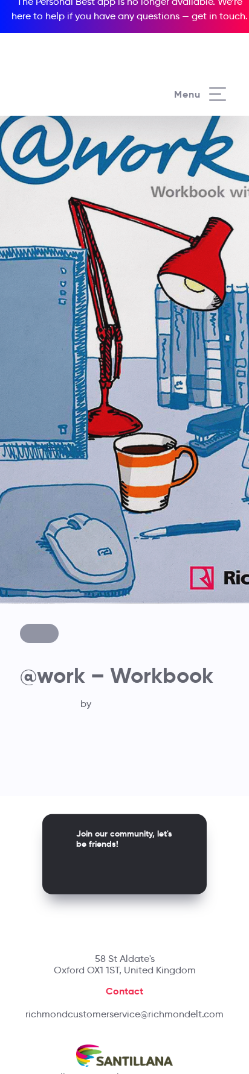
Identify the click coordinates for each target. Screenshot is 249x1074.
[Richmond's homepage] (71, 82)
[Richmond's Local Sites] (206, 40)
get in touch (218, 16)
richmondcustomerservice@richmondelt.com (124, 1014)
